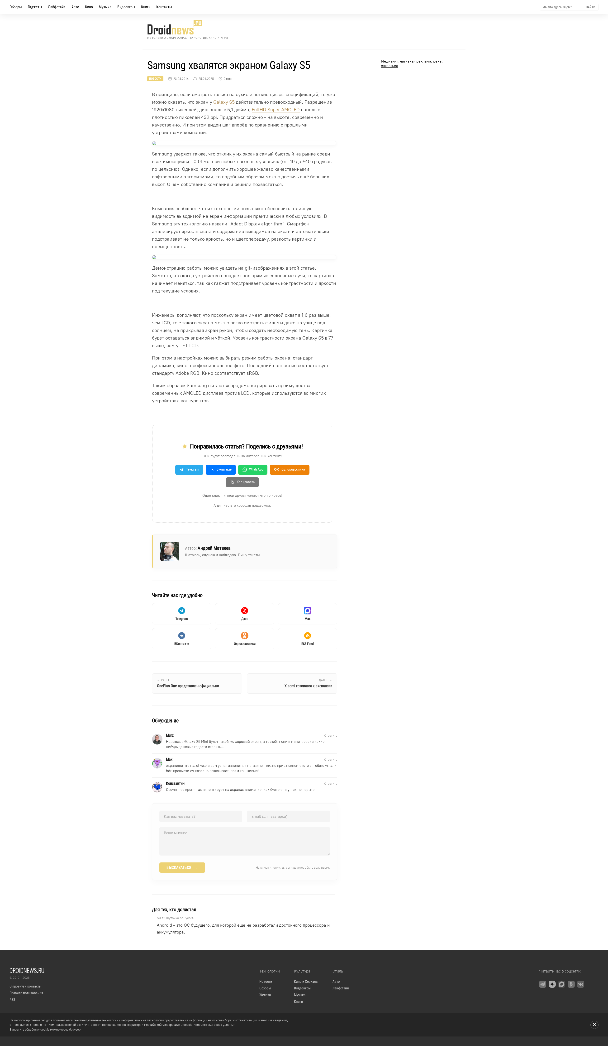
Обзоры (16, 7)
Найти (590, 7)
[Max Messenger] (561, 984)
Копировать (246, 482)
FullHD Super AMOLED (276, 109)
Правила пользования (26, 993)
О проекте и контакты (25, 986)
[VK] (580, 984)
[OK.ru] (571, 984)
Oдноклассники (289, 469)
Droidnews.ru (27, 970)
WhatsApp (256, 469)
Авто (75, 7)
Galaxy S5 (224, 102)
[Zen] (552, 984)
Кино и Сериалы (306, 981)
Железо (265, 995)
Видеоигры (126, 7)
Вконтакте (224, 469)
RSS (12, 999)
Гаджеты (35, 7)
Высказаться (182, 867)
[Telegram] (542, 984)
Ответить (330, 735)
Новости (155, 78)
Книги (145, 7)
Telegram (192, 469)
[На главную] (187, 27)
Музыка (105, 7)
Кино (89, 7)
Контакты (164, 7)
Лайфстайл (57, 7)
